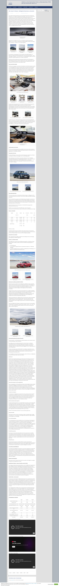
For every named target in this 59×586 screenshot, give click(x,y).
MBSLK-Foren (25, 7)
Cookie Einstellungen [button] (51, 584)
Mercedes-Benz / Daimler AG (24, 13)
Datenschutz (31, 7)
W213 (27, 572)
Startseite (9, 7)
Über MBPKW (20, 7)
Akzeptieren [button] (56, 584)
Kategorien (14, 7)
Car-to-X (10, 572)
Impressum (36, 7)
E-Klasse (18, 572)
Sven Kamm (11, 13)
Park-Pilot (21, 572)
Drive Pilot (14, 572)
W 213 (24, 572)
